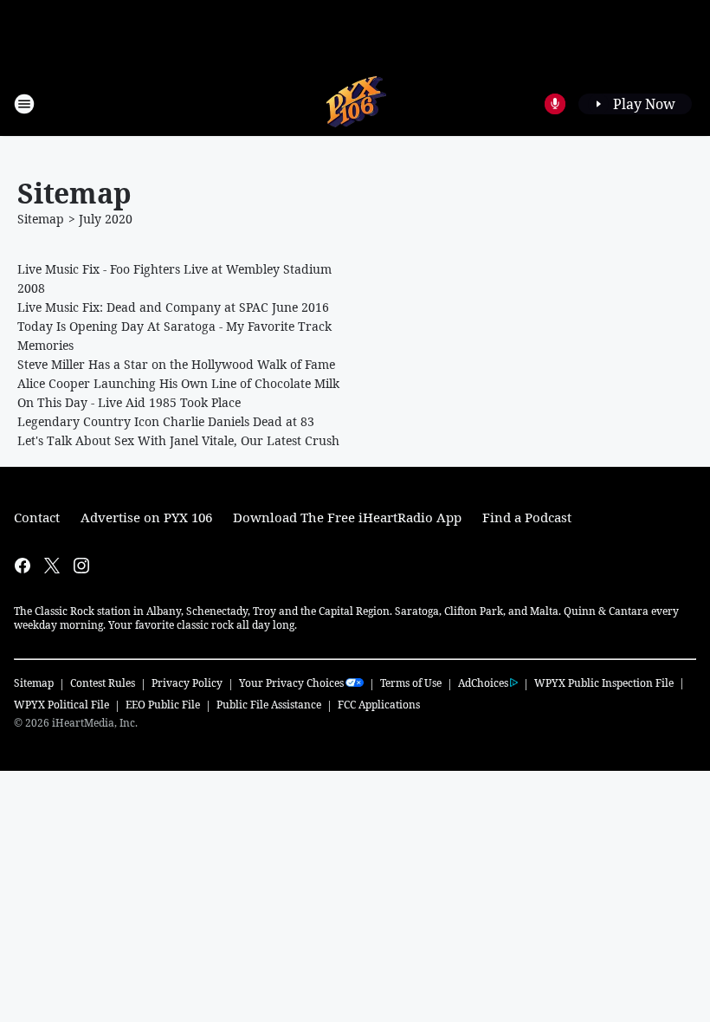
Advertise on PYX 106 (146, 517)
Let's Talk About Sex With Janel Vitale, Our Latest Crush (178, 440)
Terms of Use (411, 683)
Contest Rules (102, 683)
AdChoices (483, 683)
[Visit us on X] (52, 565)
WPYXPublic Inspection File (604, 682)
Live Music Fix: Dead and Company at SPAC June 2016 (173, 307)
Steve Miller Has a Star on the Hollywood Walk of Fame (176, 364)
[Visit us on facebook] (22, 565)
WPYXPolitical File (61, 704)
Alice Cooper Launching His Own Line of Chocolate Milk (178, 383)
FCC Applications (379, 704)
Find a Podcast (526, 517)
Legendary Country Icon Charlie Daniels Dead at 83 (165, 421)
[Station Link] (355, 103)
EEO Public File (163, 704)
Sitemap (40, 218)
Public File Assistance (268, 704)
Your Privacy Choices (291, 683)
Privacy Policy (187, 683)
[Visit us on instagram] (81, 565)
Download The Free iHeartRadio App (347, 517)
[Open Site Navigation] (24, 104)
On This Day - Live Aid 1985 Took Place (129, 402)
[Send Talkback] (555, 104)
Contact (37, 517)
